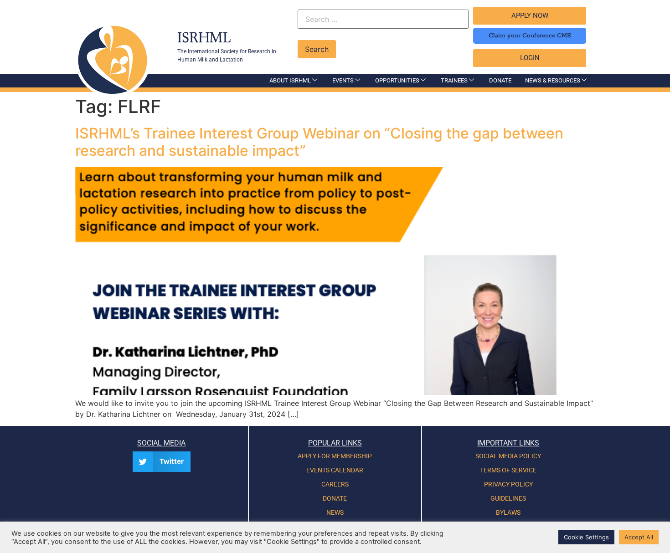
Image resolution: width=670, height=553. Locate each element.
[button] (162, 461)
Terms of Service (508, 470)
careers (335, 484)
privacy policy (508, 484)
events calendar (334, 470)
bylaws (508, 512)
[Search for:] (383, 20)
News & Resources (552, 80)
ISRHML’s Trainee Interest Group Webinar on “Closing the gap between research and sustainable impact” (319, 141)
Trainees (454, 80)
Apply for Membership (335, 456)
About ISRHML (290, 80)
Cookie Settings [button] (586, 537)
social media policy (508, 456)
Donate (500, 80)
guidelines (508, 498)
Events (343, 80)
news (335, 512)
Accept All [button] (638, 537)
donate (335, 498)
